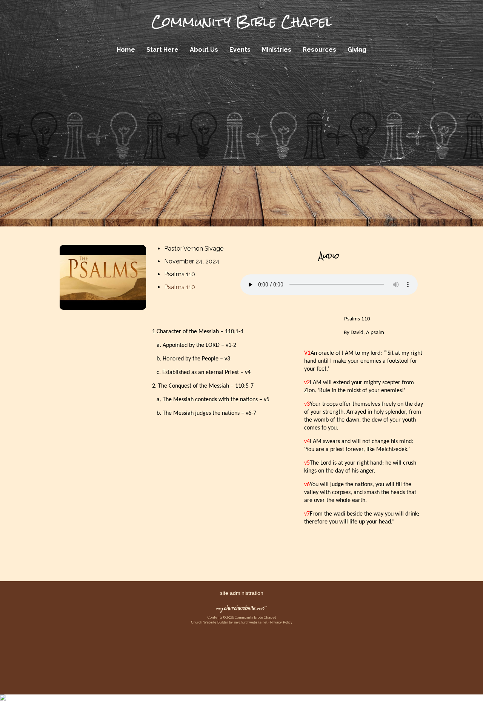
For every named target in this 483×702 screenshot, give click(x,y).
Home (126, 49)
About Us (204, 49)
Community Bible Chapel (241, 22)
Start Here (162, 49)
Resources (319, 49)
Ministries (276, 49)
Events (240, 49)
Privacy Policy (281, 622)
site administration (241, 593)
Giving (357, 49)
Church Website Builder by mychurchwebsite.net (229, 622)
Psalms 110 (179, 287)
